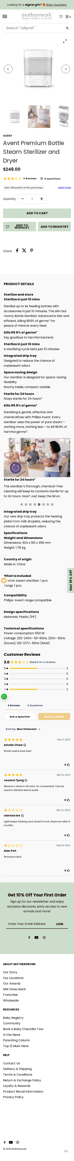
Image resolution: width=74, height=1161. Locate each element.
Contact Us (11, 1063)
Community (11, 1023)
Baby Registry (13, 1018)
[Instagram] (44, 938)
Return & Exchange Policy (22, 1080)
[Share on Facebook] (17, 251)
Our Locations (13, 978)
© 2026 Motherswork (14, 1149)
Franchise (10, 995)
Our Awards (11, 983)
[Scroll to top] (66, 1151)
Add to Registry (54, 227)
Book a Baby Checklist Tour (23, 1029)
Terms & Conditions (17, 1074)
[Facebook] (29, 938)
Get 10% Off (70, 580)
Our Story (10, 972)
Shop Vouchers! (56, 5)
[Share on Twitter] (24, 251)
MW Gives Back (14, 989)
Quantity (9, 199)
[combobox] (32, 28)
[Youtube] (36, 938)
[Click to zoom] (65, 41)
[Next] (65, 69)
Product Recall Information (23, 1091)
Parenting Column (16, 1040)
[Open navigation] (10, 16)
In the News (11, 1035)
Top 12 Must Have (16, 1046)
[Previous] (8, 69)
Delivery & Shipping (17, 1069)
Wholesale (11, 1000)
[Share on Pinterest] (31, 251)
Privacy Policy (13, 1097)
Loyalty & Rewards (16, 1086)
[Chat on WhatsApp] (4, 696)
